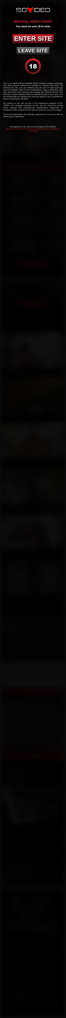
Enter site (33, 38)
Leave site (33, 50)
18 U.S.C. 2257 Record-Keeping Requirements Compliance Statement (33, 130)
